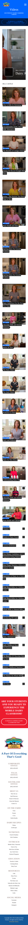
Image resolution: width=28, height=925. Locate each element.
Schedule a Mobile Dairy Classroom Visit (16, 22)
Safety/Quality (14, 818)
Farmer (14, 813)
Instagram (14, 905)
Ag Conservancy (14, 851)
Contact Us (14, 803)
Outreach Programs (14, 854)
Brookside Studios (13, 921)
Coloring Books (14, 864)
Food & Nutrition (14, 834)
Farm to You (14, 847)
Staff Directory (14, 796)
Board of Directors (14, 798)
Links (14, 893)
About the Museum (14, 801)
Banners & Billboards (14, 885)
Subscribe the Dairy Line (14, 883)
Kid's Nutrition (14, 837)
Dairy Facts (14, 866)
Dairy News (14, 876)
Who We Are (14, 793)
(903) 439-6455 (14, 768)
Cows (14, 815)
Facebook (14, 900)
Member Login (14, 888)
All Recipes (14, 827)
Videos (14, 825)
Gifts (14, 873)
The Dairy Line (14, 880)
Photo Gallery (14, 890)
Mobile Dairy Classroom (14, 844)
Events (14, 878)
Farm (14, 810)
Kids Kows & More (14, 849)
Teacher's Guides (14, 861)
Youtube (14, 902)
